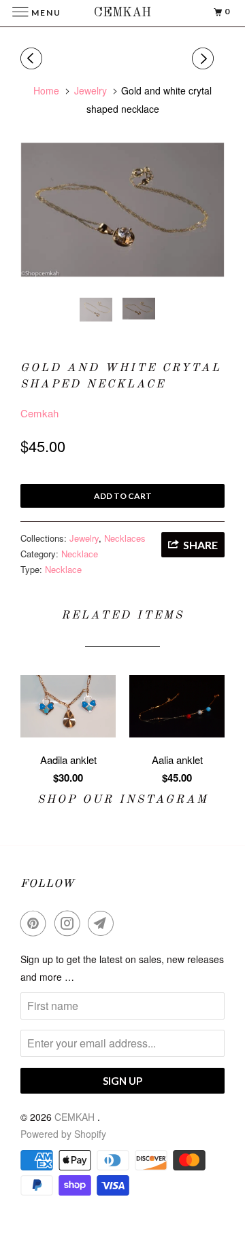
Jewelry (84, 538)
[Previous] (33, 58)
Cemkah (39, 413)
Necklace (79, 553)
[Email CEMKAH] (103, 923)
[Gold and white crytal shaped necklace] (122, 209)
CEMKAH (75, 1117)
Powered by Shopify (63, 1134)
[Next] (205, 58)
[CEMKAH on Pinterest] (36, 923)
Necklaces (125, 538)
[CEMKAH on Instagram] (70, 923)
